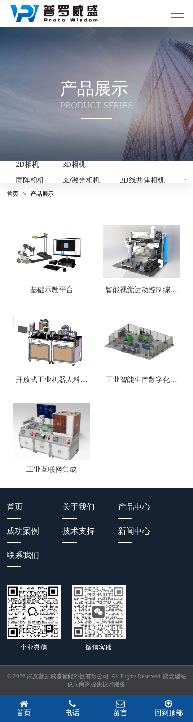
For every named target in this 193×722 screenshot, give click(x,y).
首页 (12, 194)
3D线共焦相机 (142, 180)
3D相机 (74, 164)
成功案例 (23, 531)
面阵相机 (30, 180)
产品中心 (134, 506)
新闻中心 (134, 531)
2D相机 (27, 164)
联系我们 (23, 555)
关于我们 (78, 506)
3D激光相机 (81, 180)
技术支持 (78, 531)
